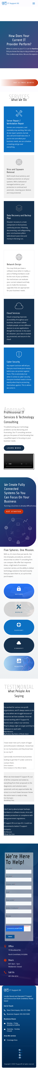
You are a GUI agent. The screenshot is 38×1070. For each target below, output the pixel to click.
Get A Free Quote (24, 82)
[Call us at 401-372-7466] (4, 1010)
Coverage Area (12, 1040)
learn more (14, 448)
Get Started (13, 511)
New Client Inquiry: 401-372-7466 (18, 1010)
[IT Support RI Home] (11, 3)
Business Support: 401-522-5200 (18, 1014)
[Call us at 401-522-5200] (4, 1014)
